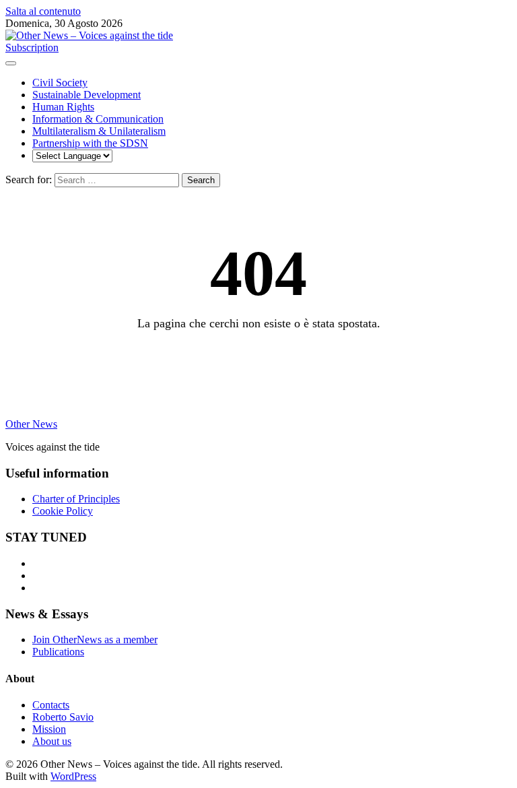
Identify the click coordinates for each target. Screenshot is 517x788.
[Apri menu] (10, 63)
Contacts (50, 705)
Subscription (32, 47)
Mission (49, 729)
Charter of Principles (76, 498)
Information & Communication (98, 119)
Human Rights (63, 106)
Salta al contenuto (43, 11)
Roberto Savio (63, 717)
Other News (31, 424)
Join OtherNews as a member (95, 639)
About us (51, 741)
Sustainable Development (86, 94)
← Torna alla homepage (259, 359)
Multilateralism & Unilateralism (99, 131)
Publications (58, 651)
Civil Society (60, 82)
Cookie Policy (62, 511)
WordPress (73, 776)
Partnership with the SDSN (90, 143)
